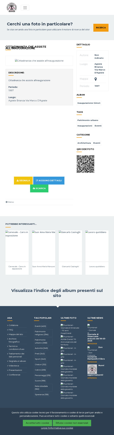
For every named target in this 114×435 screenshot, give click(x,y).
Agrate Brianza (16, 100)
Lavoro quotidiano (97, 266)
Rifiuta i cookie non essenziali (72, 422)
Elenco (11, 202)
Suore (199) (40, 380)
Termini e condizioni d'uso (16, 347)
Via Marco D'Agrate (36, 100)
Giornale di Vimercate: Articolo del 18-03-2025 (96, 337)
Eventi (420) (40, 326)
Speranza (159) (42, 394)
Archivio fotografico (14, 340)
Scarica (40, 188)
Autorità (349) (41, 348)
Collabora (13, 325)
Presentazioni (15, 370)
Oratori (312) (40, 364)
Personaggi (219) (42, 375)
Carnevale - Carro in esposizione (17, 267)
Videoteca (14, 365)
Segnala (24, 180)
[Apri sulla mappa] (96, 80)
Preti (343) (40, 353)
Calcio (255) (40, 370)
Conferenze (14, 374)
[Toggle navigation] (25, 8)
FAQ (11, 329)
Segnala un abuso (17, 361)
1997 (11, 90)
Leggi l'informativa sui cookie (57, 428)
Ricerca (101, 27)
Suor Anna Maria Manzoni (43, 266)
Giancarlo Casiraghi (70, 266)
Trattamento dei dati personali (16, 355)
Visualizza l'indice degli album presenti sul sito (57, 293)
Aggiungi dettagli (50, 180)
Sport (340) (40, 359)
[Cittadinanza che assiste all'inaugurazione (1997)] (39, 60)
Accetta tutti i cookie (37, 422)
